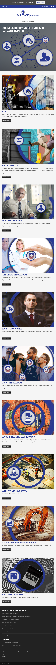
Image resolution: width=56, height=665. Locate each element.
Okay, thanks (40, 2)
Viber (53, 6)
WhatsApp (45, 6)
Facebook (4, 656)
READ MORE (6, 120)
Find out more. (29, 2)
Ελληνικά (5, 6)
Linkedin (3, 658)
